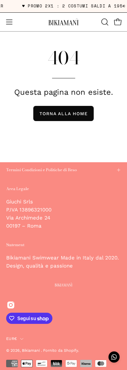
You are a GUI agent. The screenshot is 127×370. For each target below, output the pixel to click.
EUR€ (11, 338)
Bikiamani (31, 350)
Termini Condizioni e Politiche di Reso (41, 170)
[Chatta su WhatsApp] (114, 357)
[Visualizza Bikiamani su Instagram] (10, 305)
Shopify (71, 350)
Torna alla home (63, 113)
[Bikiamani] (63, 22)
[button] (104, 22)
